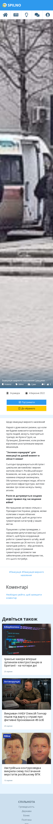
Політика (26, 819)
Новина (7, 384)
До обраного (28, 408)
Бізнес (26, 815)
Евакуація (16, 571)
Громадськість (26, 806)
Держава (26, 811)
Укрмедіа (14, 393)
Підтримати (28, 402)
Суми (33, 384)
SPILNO (14, 5)
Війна (21, 384)
